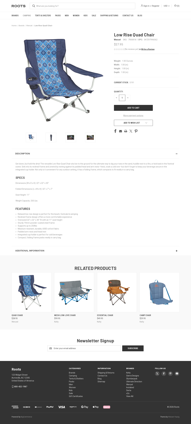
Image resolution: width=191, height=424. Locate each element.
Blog (140, 15)
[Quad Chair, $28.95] (31, 292)
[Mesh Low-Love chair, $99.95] (74, 292)
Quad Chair (17, 315)
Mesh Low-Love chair (65, 315)
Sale (94, 15)
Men (67, 15)
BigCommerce (26, 417)
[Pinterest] (136, 131)
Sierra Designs (132, 376)
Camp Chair (145, 315)
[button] (147, 49)
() (177, 6)
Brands (15, 15)
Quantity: (118, 91)
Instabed (130, 387)
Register (155, 6)
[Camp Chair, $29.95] (159, 292)
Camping (27, 15)
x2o (127, 393)
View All (129, 396)
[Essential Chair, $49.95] (117, 292)
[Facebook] (115, 131)
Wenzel (129, 384)
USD (166, 6)
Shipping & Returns (109, 15)
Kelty (128, 373)
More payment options (133, 115)
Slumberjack (131, 378)
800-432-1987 (20, 386)
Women (76, 15)
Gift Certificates (76, 396)
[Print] (125, 131)
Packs (58, 15)
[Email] (120, 131)
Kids (86, 15)
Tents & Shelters (43, 15)
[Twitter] (130, 131)
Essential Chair (105, 315)
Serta (128, 390)
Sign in (146, 6)
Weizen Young (173, 417)
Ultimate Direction (134, 381)
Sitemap (101, 381)
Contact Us (127, 15)
